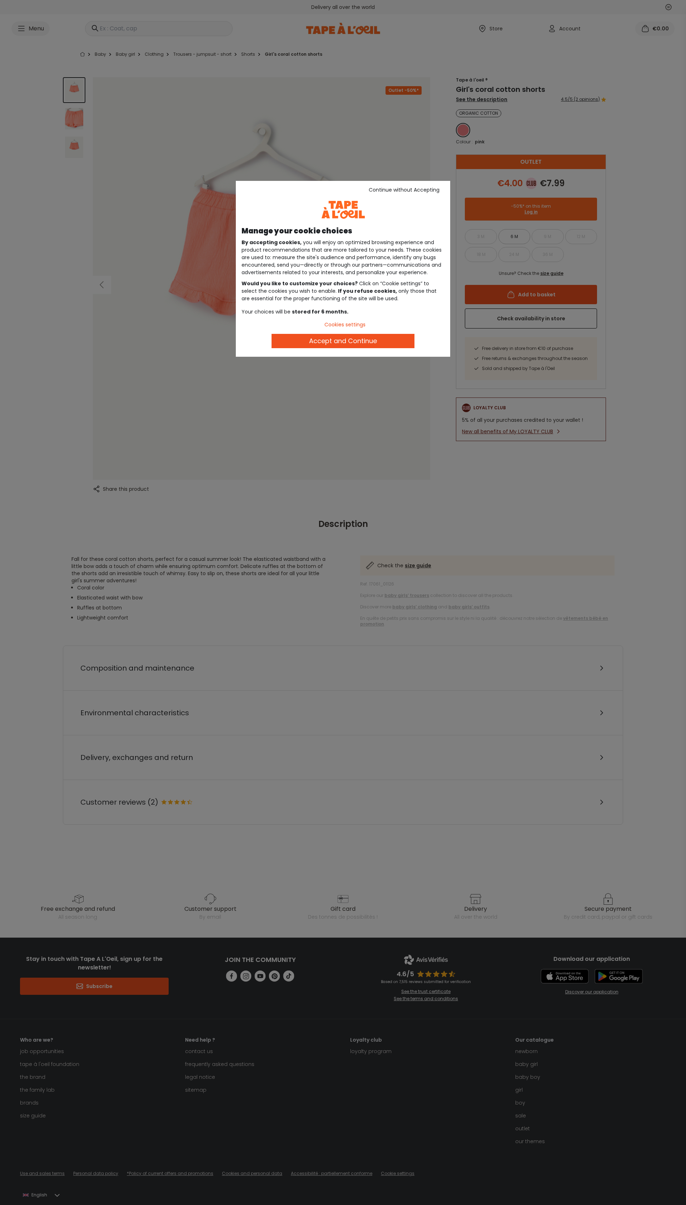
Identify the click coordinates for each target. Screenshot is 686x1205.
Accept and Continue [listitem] (343, 340)
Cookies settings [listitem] (345, 324)
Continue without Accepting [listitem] (404, 189)
